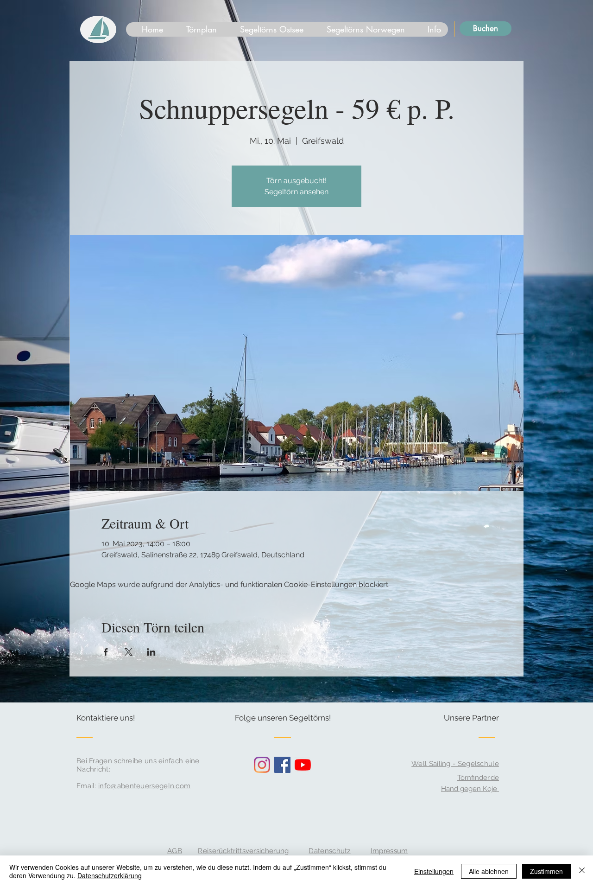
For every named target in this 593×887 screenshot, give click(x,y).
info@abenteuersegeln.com (144, 786)
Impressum (389, 851)
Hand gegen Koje (470, 789)
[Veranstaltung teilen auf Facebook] (105, 652)
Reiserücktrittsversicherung (243, 851)
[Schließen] (581, 871)
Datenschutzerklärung (109, 875)
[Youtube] (303, 765)
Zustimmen (546, 871)
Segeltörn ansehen (296, 191)
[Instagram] (262, 765)
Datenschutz (329, 851)
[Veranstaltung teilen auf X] (128, 652)
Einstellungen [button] (434, 871)
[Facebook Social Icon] (282, 765)
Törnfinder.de (478, 777)
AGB (174, 851)
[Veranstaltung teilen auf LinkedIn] (151, 652)
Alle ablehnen (489, 871)
